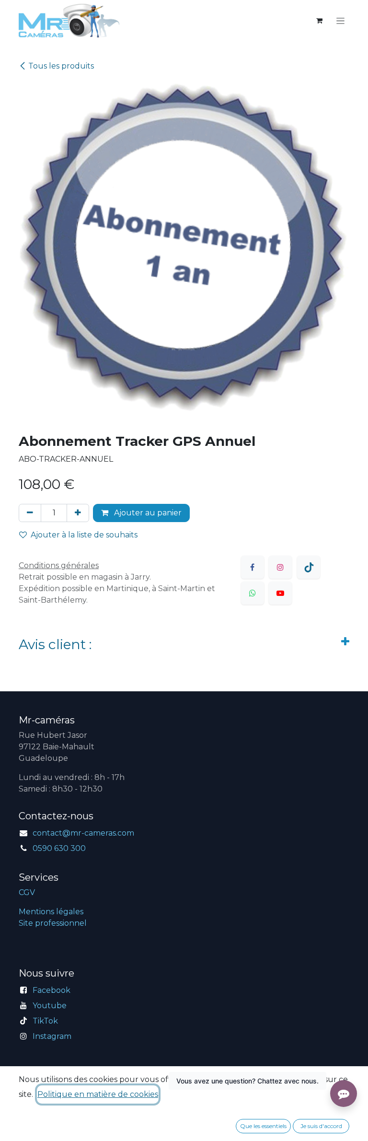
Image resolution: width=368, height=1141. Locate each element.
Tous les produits (61, 65)
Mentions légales (51, 911)
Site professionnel (53, 923)
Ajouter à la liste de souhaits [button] (84, 534)
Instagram (52, 1036)
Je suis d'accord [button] (321, 1125)
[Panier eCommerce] (319, 20)
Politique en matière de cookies (97, 1094)
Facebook (51, 990)
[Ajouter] (78, 513)
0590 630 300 (59, 848)
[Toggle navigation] (340, 21)
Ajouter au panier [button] (147, 512)
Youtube (50, 1005)
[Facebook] (252, 567)
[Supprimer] (30, 513)
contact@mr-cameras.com (83, 833)
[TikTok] (308, 567)
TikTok (45, 1020)
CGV (27, 892)
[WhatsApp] (252, 593)
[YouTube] (280, 593)
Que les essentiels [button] (263, 1125)
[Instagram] (280, 567)
